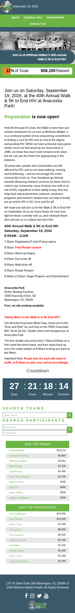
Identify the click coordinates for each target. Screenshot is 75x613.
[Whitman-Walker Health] (6, 6)
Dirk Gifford (15, 519)
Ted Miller (14, 545)
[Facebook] (27, 595)
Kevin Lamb (15, 555)
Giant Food (15, 524)
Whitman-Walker (18, 461)
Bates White (15, 492)
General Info (33, 17)
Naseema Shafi (17, 540)
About (15, 17)
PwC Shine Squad (19, 476)
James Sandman (18, 561)
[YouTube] (47, 595)
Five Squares (16, 534)
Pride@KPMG (17, 450)
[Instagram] (33, 595)
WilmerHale (15, 466)
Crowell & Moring (18, 455)
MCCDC (13, 487)
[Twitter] (40, 595)
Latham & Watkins (19, 497)
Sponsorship (55, 17)
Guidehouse (16, 471)
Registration (17, 116)
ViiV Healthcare (17, 513)
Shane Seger (16, 550)
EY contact (15, 529)
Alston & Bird (16, 482)
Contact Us (38, 23)
